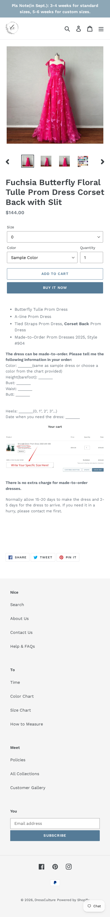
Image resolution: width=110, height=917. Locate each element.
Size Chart (20, 710)
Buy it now (55, 288)
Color (11, 248)
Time (15, 682)
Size (10, 227)
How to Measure (26, 724)
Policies (17, 759)
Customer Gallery (27, 787)
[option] (27, 161)
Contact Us (21, 632)
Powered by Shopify (73, 900)
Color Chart (22, 696)
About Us (19, 618)
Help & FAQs (22, 646)
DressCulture (45, 900)
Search (17, 604)
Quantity (87, 248)
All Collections (24, 773)
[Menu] (101, 28)
